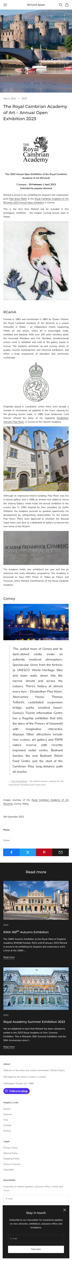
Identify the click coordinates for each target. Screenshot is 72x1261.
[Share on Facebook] (11, 852)
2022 (5, 925)
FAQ (5, 1119)
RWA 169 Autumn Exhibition (26, 932)
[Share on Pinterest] (44, 852)
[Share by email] (60, 852)
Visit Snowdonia (19, 781)
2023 (24, 98)
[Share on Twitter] (28, 852)
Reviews (7, 1114)
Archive (7, 1130)
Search (6, 1108)
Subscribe (36, 1249)
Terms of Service (12, 1164)
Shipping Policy (11, 1158)
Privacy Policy (10, 1147)
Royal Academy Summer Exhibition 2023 (34, 1021)
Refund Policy (10, 1153)
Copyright (8, 1169)
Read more (9, 957)
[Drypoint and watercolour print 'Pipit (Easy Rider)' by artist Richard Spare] (36, 260)
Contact (7, 1125)
